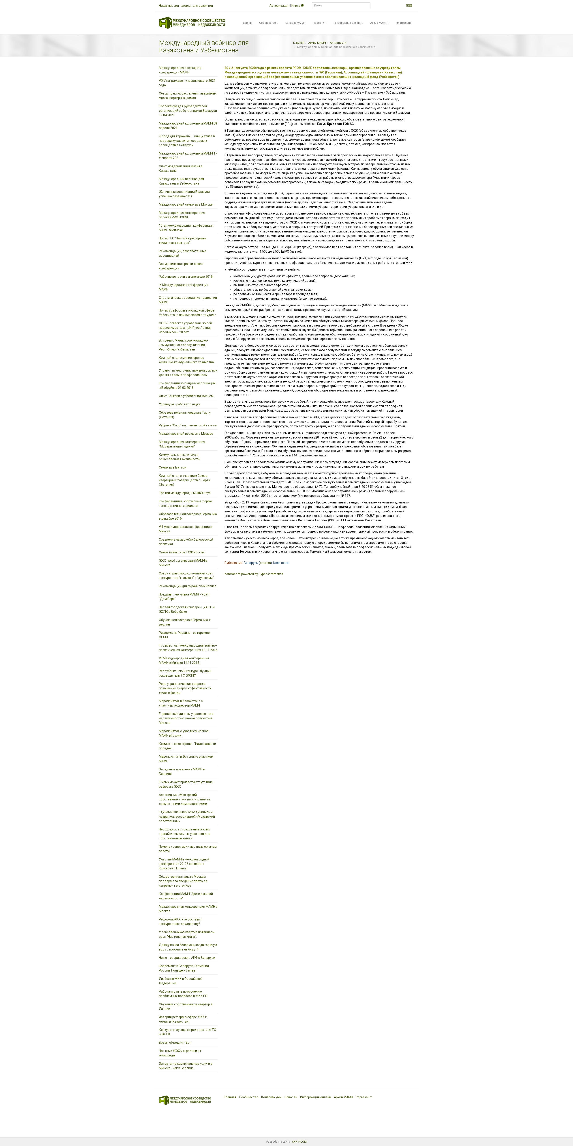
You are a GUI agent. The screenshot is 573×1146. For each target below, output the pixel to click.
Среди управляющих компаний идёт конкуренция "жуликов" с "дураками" (186, 576)
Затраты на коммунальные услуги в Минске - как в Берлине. (185, 1066)
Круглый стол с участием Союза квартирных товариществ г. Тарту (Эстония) (184, 480)
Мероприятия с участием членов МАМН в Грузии (184, 733)
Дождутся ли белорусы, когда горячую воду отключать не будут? (188, 947)
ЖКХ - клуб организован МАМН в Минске (183, 563)
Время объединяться (175, 1042)
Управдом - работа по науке (180, 404)
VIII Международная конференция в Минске (185, 529)
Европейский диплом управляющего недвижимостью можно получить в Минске (186, 718)
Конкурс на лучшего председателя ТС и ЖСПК (187, 1032)
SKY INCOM (299, 1141)
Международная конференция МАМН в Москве (188, 909)
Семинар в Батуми (172, 467)
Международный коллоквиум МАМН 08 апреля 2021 (188, 126)
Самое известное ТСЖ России (182, 552)
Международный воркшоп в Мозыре (186, 433)
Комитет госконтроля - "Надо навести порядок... (187, 746)
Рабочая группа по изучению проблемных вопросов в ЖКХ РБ (183, 994)
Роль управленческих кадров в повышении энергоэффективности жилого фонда (185, 688)
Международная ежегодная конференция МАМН (180, 70)
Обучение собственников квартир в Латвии (185, 1006)
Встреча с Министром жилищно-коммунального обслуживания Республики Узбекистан (183, 345)
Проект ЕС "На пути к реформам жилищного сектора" (182, 241)
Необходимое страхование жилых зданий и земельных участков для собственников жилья (184, 834)
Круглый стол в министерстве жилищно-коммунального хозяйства (186, 360)
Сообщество (267, 22)
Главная (247, 22)
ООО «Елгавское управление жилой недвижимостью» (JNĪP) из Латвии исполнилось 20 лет (185, 327)
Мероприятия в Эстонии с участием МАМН (186, 759)
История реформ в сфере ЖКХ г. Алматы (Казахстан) (183, 1019)
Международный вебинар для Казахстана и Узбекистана (181, 181)
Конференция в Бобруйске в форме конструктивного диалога (185, 503)
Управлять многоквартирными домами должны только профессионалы (188, 373)
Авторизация (279, 5)
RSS (409, 6)
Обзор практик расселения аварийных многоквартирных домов (187, 96)
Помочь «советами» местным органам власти (188, 849)
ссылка (265, 563)
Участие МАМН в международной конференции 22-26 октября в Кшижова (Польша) (184, 864)
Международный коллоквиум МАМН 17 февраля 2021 (188, 156)
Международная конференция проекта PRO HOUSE (182, 215)
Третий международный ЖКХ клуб (185, 493)
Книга (296, 5)
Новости (319, 22)
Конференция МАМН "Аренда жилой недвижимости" (186, 896)
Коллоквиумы (294, 22)
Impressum (403, 22)
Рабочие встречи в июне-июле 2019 (186, 276)
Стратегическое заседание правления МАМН (188, 300)
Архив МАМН (378, 22)
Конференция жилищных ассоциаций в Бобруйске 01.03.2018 (187, 385)
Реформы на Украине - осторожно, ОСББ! (184, 635)
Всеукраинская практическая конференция (181, 266)
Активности (338, 42)
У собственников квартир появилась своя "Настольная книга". (186, 934)
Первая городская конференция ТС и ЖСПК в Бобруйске (187, 609)
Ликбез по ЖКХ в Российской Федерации (181, 981)
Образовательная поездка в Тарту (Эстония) (185, 415)
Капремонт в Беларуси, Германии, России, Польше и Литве (184, 968)
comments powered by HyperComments (253, 574)
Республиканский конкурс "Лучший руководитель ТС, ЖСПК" (185, 673)
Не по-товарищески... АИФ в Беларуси (187, 957)
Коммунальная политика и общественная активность (179, 457)
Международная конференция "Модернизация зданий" (182, 444)
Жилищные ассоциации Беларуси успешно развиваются (184, 194)
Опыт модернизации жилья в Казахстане (181, 168)
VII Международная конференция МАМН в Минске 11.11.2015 (184, 660)
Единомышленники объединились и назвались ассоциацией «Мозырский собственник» (187, 816)
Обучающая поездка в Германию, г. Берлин (185, 622)
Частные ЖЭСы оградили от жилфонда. (180, 1053)
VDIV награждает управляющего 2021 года (187, 83)
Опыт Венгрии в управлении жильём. (186, 396)
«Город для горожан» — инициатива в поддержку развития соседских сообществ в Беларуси (187, 140)
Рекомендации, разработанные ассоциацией (182, 253)
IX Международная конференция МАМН (183, 287)
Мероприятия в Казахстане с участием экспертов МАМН (181, 703)
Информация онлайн (347, 22)
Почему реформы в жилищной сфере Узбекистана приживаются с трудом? (187, 313)
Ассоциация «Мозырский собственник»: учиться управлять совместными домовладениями (184, 799)
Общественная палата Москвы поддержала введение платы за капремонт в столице (183, 881)
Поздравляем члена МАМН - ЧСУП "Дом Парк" (184, 597)
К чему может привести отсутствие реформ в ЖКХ (186, 784)
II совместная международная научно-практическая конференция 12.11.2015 (188, 648)
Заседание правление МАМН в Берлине (182, 772)
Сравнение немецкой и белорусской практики (186, 542)
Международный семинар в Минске (186, 204)
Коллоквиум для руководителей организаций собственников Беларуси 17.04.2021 (188, 110)
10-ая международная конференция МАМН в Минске (186, 228)
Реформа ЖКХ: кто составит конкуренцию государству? (180, 922)
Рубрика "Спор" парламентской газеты (188, 425)
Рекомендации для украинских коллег (187, 586)
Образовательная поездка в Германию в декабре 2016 (188, 516)
